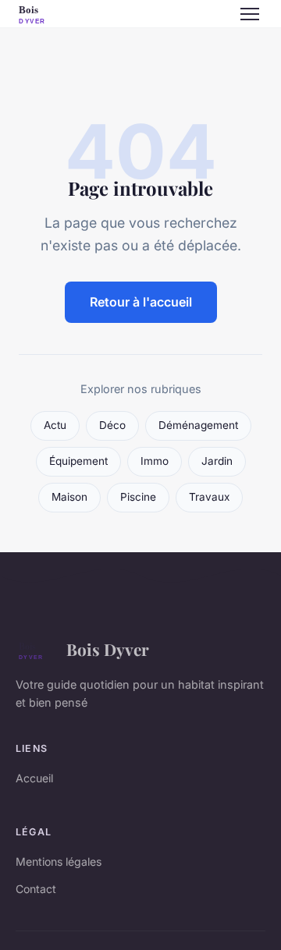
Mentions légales (58, 861)
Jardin (217, 461)
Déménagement (198, 425)
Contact (36, 888)
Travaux (209, 497)
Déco (112, 425)
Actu (55, 425)
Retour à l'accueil (141, 302)
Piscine (138, 497)
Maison (69, 497)
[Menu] (249, 14)
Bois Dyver (107, 649)
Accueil (34, 778)
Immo (154, 461)
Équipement (78, 461)
